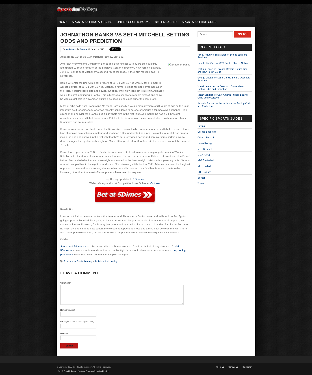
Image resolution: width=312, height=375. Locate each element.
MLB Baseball (205, 149)
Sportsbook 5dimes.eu (73, 246)
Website (64, 333)
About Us (220, 367)
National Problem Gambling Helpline (93, 371)
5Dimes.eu (139, 179)
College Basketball (207, 131)
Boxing (83, 49)
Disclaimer (247, 367)
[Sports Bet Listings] (77, 12)
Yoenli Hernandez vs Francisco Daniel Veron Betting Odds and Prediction (221, 88)
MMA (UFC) (204, 154)
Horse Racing (205, 143)
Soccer (201, 177)
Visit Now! (155, 183)
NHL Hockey (204, 172)
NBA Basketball (206, 160)
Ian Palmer (71, 49)
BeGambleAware (69, 371)
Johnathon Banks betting (78, 261)
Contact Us (233, 367)
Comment (65, 283)
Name (67, 310)
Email (77, 322)
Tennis (201, 183)
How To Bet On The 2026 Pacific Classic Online (223, 63)
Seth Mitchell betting (106, 261)
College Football (206, 137)
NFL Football (204, 166)
